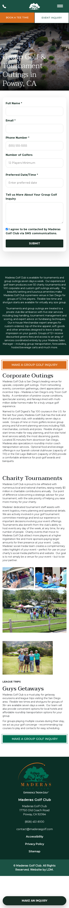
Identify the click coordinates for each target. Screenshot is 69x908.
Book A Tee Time (17, 17)
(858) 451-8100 (34, 821)
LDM (50, 869)
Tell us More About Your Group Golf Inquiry (31, 196)
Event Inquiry (52, 17)
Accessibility (34, 836)
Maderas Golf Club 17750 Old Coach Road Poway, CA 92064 (34, 810)
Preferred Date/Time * (22, 174)
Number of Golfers (19, 155)
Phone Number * (17, 137)
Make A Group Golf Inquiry (34, 364)
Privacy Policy (34, 844)
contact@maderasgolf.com (34, 829)
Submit (34, 243)
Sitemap (34, 851)
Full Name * (14, 103)
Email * (11, 120)
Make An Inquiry (34, 900)
